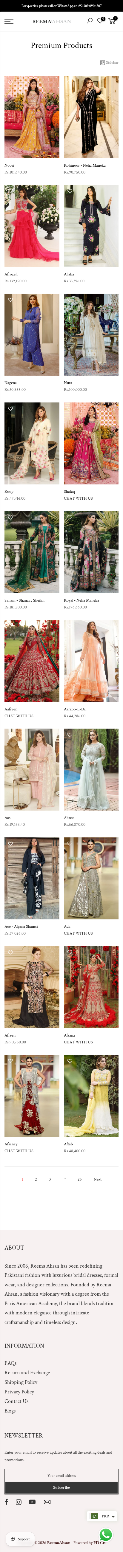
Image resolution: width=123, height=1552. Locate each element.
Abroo (69, 817)
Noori (9, 165)
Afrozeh (11, 274)
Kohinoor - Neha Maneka (85, 165)
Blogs (10, 1410)
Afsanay (10, 1144)
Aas (7, 817)
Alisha (69, 274)
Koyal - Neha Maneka (81, 600)
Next (98, 1179)
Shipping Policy (20, 1382)
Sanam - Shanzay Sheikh (24, 600)
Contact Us (16, 1401)
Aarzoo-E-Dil (75, 709)
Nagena (10, 382)
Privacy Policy (19, 1391)
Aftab (68, 1144)
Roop (8, 491)
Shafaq (69, 491)
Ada (67, 926)
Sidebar (112, 62)
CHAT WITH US (78, 498)
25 (80, 1179)
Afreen (10, 1035)
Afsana (69, 1035)
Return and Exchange (27, 1372)
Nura (68, 382)
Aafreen (10, 709)
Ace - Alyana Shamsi (21, 926)
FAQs (10, 1363)
